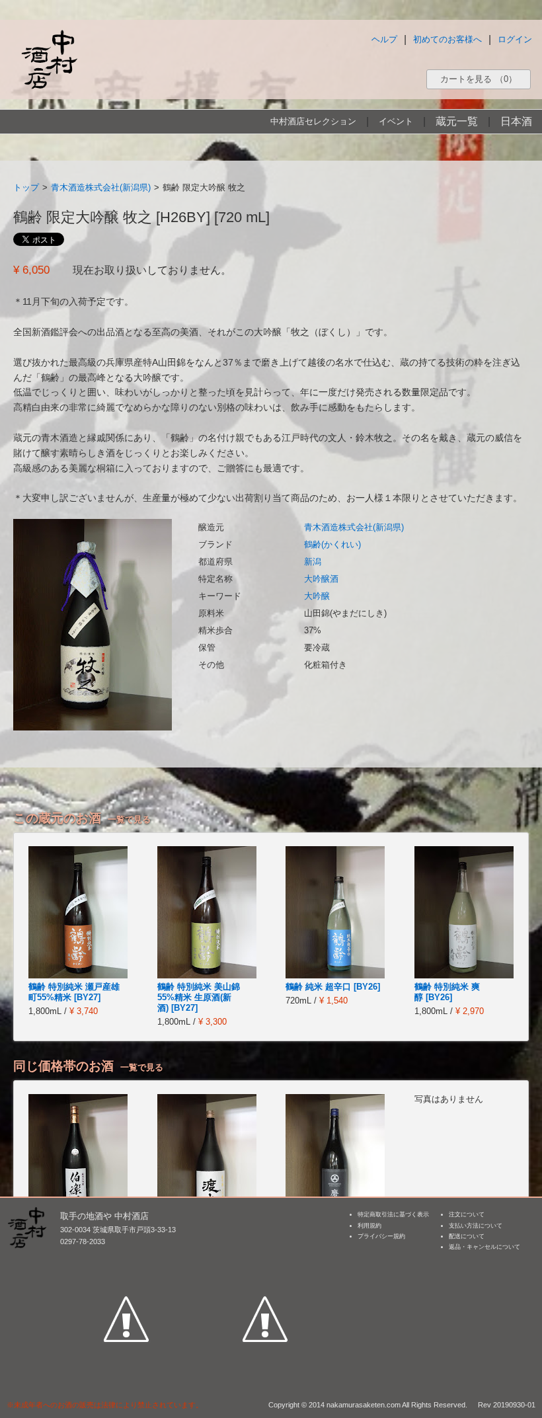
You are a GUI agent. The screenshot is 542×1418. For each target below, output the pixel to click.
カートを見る (478, 79)
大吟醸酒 (321, 579)
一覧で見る (129, 819)
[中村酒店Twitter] (265, 1258)
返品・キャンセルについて (484, 1246)
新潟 (312, 562)
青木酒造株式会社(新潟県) (101, 187)
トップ (26, 187)
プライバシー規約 (381, 1236)
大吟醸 (317, 596)
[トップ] (49, 59)
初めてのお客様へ (447, 39)
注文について (466, 1214)
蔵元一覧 (457, 121)
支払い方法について (475, 1225)
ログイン (515, 39)
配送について (466, 1236)
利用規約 (369, 1225)
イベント (396, 121)
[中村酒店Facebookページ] (126, 1258)
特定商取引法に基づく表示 (393, 1214)
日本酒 (516, 121)
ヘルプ (384, 39)
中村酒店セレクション (313, 121)
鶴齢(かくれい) (332, 544)
